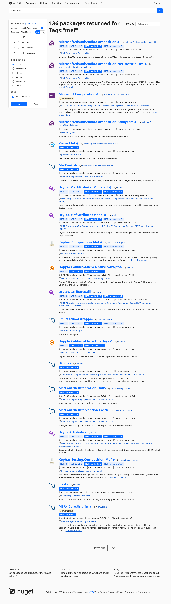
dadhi (119, 187)
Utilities (65, 363)
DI (125, 105)
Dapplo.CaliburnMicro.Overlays (84, 341)
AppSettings (94, 374)
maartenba (87, 165)
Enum (114, 374)
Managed (70, 521)
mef (75, 154)
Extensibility (83, 53)
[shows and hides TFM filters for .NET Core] (14, 42)
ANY (42, 32)
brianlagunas (90, 143)
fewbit (77, 484)
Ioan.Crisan (113, 242)
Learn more (31, 23)
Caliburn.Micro (80, 278)
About (68, 592)
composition (97, 176)
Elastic (64, 484)
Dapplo (64, 278)
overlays (91, 352)
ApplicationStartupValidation (74, 374)
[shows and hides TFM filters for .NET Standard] (14, 47)
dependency (76, 176)
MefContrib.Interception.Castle (84, 409)
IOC (101, 105)
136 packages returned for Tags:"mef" (84, 27)
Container (86, 198)
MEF (67, 105)
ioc (66, 176)
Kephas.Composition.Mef (79, 242)
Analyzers (70, 132)
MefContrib (68, 165)
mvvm (70, 154)
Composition (71, 53)
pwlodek (97, 165)
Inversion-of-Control (101, 198)
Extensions (122, 374)
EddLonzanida (105, 319)
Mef (63, 53)
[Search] (160, 10)
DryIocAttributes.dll (75, 291)
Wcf (102, 374)
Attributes (70, 303)
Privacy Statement (126, 592)
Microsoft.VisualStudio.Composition (88, 41)
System (82, 105)
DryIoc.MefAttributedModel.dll (83, 187)
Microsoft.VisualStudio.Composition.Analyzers (96, 121)
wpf (79, 154)
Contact (14, 569)
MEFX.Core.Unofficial (75, 506)
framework (73, 470)
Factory (62, 201)
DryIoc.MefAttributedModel (81, 214)
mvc (93, 399)
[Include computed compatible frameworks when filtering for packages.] (42, 28)
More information (67, 87)
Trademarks (144, 592)
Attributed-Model (84, 303)
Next (112, 548)
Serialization (138, 374)
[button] (26, 23)
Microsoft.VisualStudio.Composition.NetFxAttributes (101, 63)
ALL (37, 32)
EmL (63, 330)
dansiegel (101, 143)
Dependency (109, 105)
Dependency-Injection (124, 198)
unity (110, 399)
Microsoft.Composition (77, 94)
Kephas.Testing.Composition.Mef (85, 459)
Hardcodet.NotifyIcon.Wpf (99, 278)
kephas (122, 242)
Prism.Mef (67, 143)
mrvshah (80, 363)
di (69, 176)
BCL (63, 105)
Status (65, 569)
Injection (119, 105)
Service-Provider (146, 198)
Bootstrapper (76, 330)
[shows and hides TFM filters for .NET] (14, 37)
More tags (145, 105)
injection (87, 176)
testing (82, 470)
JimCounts (102, 506)
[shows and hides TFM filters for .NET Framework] (14, 53)
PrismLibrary (112, 143)
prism (64, 154)
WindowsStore (133, 105)
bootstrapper (67, 495)
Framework (92, 521)
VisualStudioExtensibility (146, 42)
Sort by (130, 23)
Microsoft (130, 42)
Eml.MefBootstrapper (76, 319)
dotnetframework (112, 94)
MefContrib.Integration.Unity (82, 387)
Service (107, 374)
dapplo (130, 267)
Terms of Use (80, 592)
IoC (79, 198)
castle (110, 421)
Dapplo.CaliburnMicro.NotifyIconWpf (89, 266)
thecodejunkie (107, 165)
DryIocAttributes (72, 432)
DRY (136, 198)
